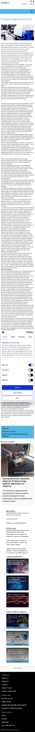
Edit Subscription (8, 725)
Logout (4, 719)
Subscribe (5, 722)
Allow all (17, 387)
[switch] (30, 370)
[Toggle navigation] (31, 11)
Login (4, 716)
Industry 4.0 (6, 434)
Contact (5, 685)
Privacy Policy (7, 688)
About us (5, 678)
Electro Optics (7, 698)
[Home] (9, 2)
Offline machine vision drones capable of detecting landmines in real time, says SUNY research (17, 551)
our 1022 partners (12, 345)
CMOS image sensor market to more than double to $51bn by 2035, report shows (16, 542)
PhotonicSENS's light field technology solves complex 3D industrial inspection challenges (17, 534)
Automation (13, 434)
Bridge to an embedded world (16, 523)
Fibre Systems (6, 702)
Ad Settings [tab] (21, 337)
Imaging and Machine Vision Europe (14, 705)
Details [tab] (13, 337)
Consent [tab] (4, 337)
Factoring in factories (13, 515)
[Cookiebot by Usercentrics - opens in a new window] (26, 332)
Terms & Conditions (9, 691)
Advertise (5, 681)
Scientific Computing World (12, 708)
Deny (17, 398)
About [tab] (30, 337)
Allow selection (17, 393)
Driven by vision (11, 519)
